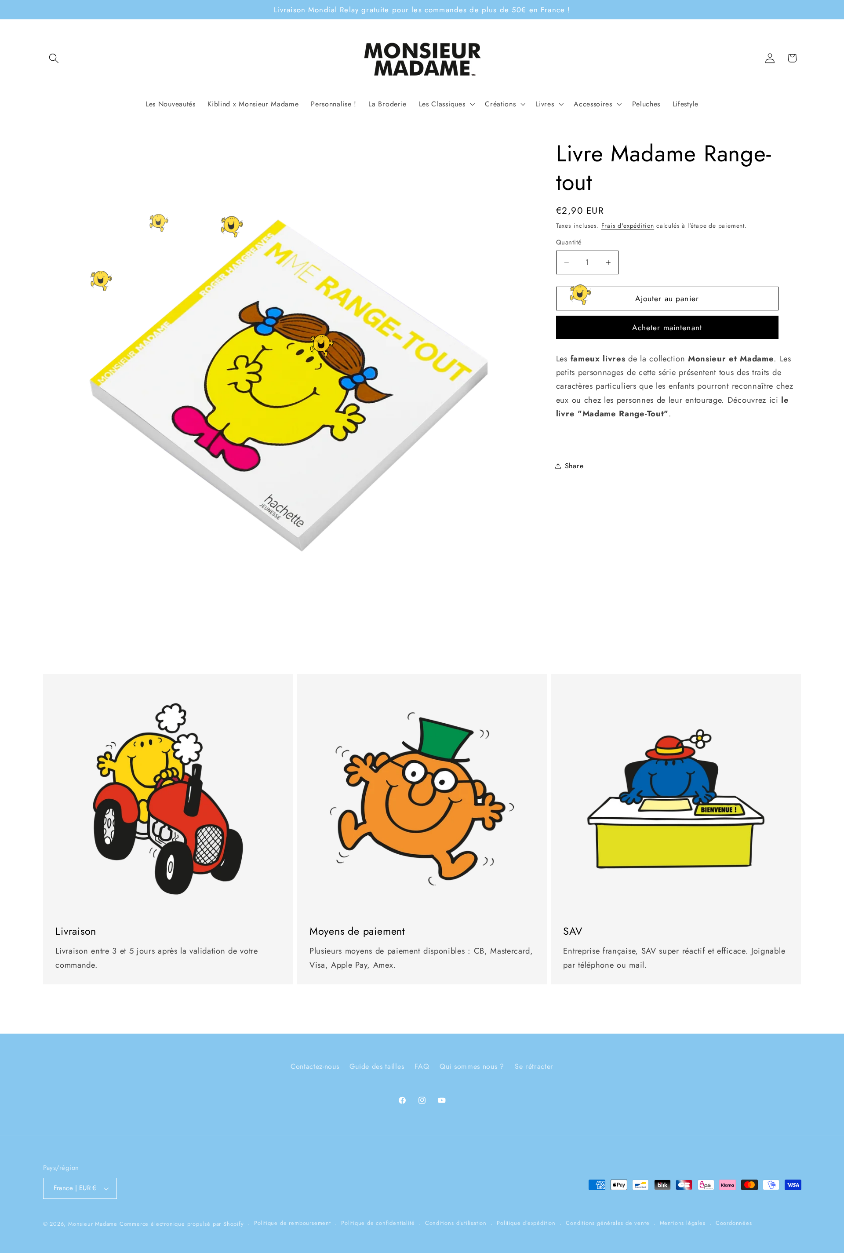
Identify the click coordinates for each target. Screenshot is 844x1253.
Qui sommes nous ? (472, 1067)
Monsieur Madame (92, 1224)
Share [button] (574, 466)
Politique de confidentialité (378, 1223)
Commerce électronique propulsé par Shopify (182, 1224)
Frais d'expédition (628, 225)
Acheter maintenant (667, 327)
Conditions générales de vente (607, 1223)
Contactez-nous (315, 1067)
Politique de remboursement (292, 1223)
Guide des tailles (376, 1067)
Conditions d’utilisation (456, 1223)
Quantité (569, 242)
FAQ (422, 1067)
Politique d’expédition (526, 1223)
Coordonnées (734, 1223)
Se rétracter (534, 1067)
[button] (54, 58)
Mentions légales (683, 1223)
